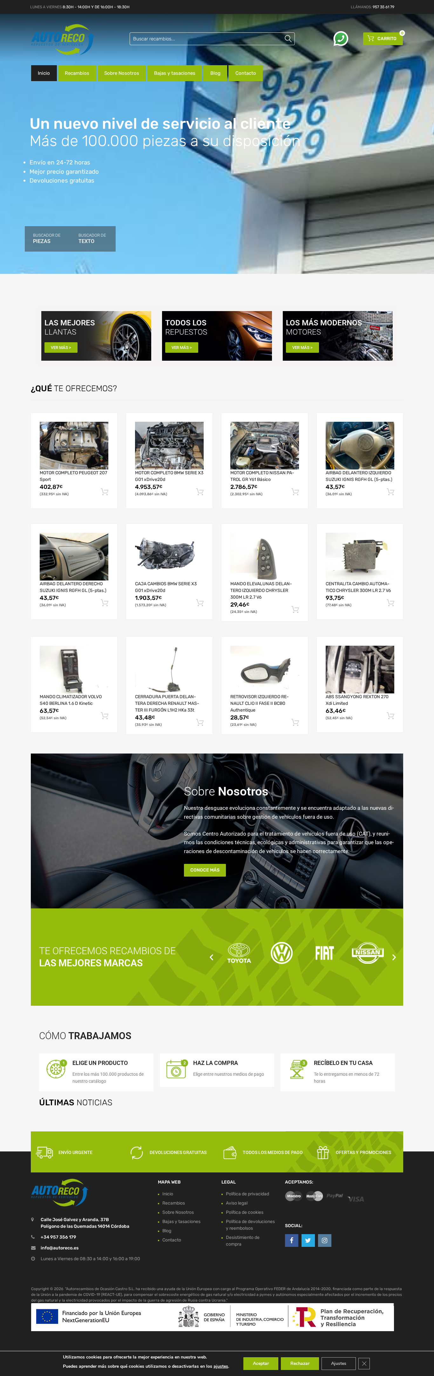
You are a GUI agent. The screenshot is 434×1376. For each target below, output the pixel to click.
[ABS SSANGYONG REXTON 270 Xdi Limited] (360, 669)
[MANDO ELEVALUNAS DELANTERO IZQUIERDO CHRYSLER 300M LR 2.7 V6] (264, 556)
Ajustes (338, 1363)
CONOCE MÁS (205, 870)
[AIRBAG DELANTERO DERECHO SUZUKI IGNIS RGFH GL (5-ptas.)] (74, 556)
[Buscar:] (212, 39)
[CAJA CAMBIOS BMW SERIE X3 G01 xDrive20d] (169, 556)
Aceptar (261, 1363)
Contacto (245, 73)
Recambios (77, 73)
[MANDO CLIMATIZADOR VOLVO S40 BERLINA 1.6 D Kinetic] (74, 669)
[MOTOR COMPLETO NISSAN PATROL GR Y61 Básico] (264, 445)
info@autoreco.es (59, 1248)
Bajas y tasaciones (174, 73)
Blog (215, 73)
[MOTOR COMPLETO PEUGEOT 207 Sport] (74, 445)
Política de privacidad (247, 1194)
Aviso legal (237, 1203)
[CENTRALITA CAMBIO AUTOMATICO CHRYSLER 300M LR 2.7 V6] (360, 556)
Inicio (44, 73)
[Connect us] (291, 1240)
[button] (211, 957)
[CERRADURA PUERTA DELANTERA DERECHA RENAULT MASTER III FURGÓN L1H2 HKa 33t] (169, 669)
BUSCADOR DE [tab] (46, 238)
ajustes (221, 1366)
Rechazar (299, 1363)
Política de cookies (244, 1212)
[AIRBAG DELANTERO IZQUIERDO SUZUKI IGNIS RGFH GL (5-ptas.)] (360, 445)
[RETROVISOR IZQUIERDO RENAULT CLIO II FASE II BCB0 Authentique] (264, 669)
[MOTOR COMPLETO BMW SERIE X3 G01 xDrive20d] (169, 445)
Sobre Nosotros (121, 73)
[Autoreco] (58, 39)
